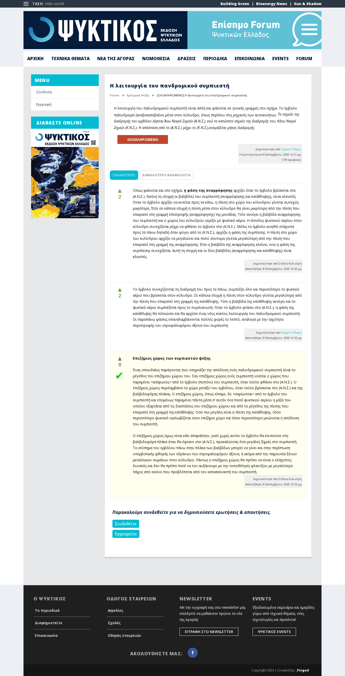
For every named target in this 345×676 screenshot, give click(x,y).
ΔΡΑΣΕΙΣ (186, 59)
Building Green (234, 3)
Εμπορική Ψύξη (138, 95)
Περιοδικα (215, 59)
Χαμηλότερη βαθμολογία (166, 175)
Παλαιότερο (124, 175)
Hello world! (54, 3)
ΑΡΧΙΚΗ (35, 59)
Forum (304, 59)
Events (280, 59)
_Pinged (302, 670)
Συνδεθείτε (126, 524)
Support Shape (291, 149)
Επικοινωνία (46, 635)
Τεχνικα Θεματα (70, 59)
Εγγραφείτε (126, 534)
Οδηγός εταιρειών (124, 635)
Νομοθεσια (156, 59)
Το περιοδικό (47, 610)
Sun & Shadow (308, 3)
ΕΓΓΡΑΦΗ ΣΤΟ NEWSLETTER (209, 631)
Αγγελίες (115, 610)
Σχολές (114, 622)
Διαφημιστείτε (48, 622)
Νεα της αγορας (116, 59)
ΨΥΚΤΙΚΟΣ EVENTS (274, 631)
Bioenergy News (271, 3)
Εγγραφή (44, 104)
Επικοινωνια (250, 59)
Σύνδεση (44, 92)
